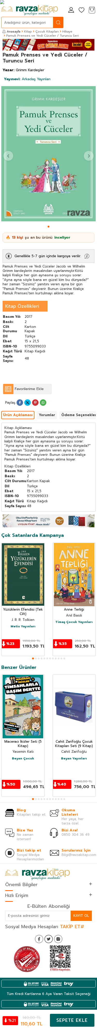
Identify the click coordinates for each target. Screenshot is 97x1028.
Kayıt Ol (81, 915)
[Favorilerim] (81, 10)
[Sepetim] (92, 10)
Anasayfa (13, 31)
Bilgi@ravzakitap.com (79, 854)
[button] (48, 227)
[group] (48, 153)
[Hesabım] (71, 10)
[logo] (29, 10)
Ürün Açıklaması (18, 414)
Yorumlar (47, 414)
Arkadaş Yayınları (27, 79)
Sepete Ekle (72, 1020)
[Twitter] (48, 939)
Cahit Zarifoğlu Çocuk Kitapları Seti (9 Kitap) (74, 744)
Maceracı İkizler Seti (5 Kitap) (23, 744)
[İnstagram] (58, 939)
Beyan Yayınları (74, 759)
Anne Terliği (74, 610)
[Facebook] (39, 939)
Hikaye (67, 31)
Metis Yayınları (23, 627)
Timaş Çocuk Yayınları (74, 622)
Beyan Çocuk (23, 759)
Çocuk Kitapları (47, 31)
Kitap (28, 31)
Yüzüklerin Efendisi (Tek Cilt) (23, 612)
